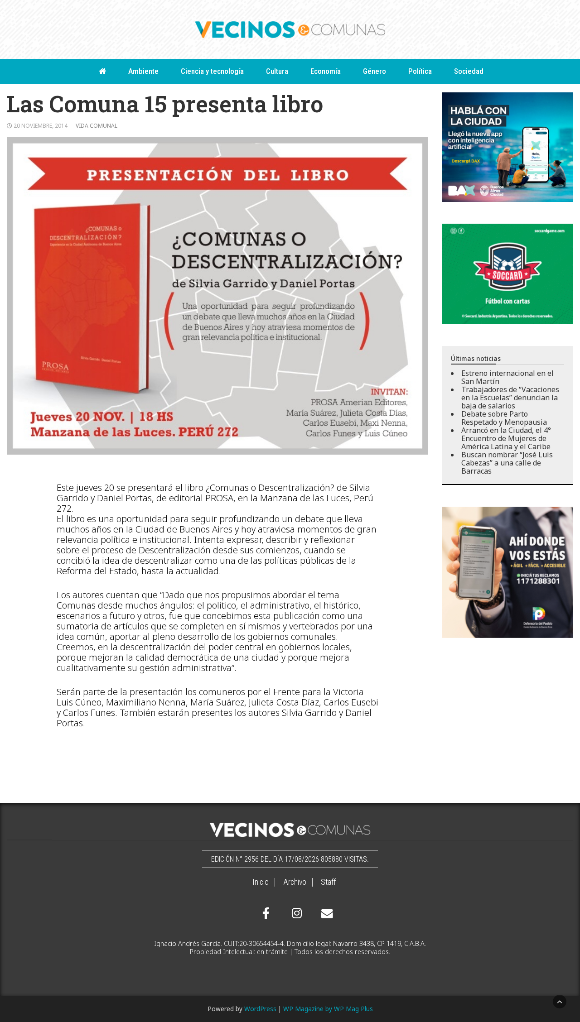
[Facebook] (266, 913)
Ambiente (143, 71)
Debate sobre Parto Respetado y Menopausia (504, 418)
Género (374, 71)
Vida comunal (96, 126)
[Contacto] (325, 914)
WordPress (260, 1008)
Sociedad (468, 71)
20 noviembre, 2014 (41, 126)
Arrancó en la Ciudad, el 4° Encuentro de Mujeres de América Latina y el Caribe (506, 438)
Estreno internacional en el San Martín (507, 377)
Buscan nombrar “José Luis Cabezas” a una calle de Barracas (507, 463)
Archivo (294, 882)
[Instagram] (295, 913)
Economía (325, 71)
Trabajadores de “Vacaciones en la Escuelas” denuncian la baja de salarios (510, 397)
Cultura (277, 71)
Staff (328, 882)
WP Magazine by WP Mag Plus (328, 1008)
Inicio (260, 882)
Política (420, 71)
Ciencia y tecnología (212, 71)
